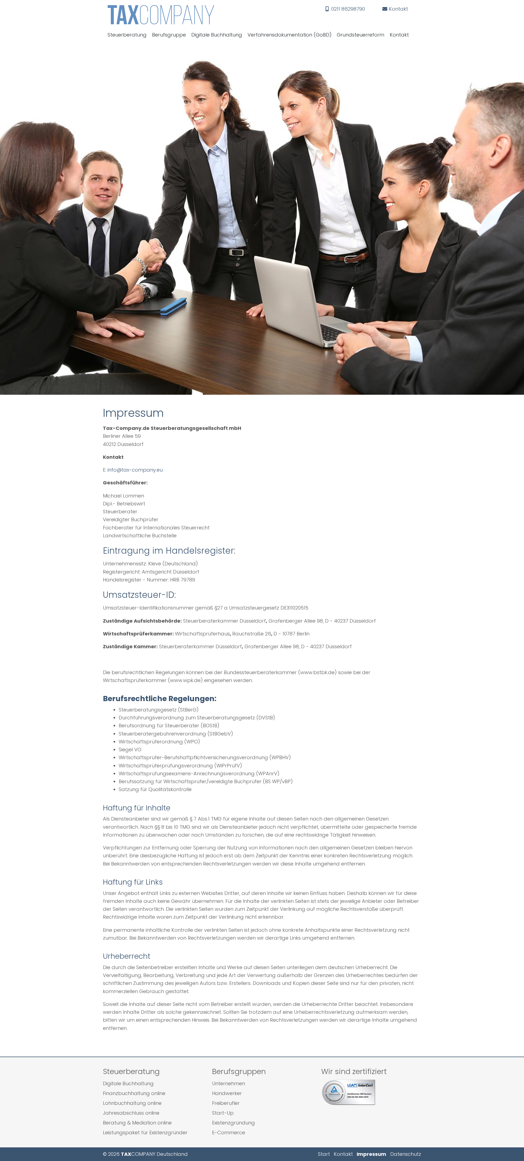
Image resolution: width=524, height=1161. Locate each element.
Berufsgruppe (169, 34)
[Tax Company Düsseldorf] (210, 15)
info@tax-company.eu (135, 469)
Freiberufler (226, 1103)
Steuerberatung (127, 34)
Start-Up (223, 1112)
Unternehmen (228, 1083)
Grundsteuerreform (360, 34)
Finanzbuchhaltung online (134, 1093)
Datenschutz (405, 1154)
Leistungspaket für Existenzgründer (145, 1132)
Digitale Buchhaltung (216, 34)
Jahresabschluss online (131, 1112)
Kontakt (398, 8)
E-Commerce (228, 1132)
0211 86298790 (347, 8)
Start (324, 1154)
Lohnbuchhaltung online (132, 1103)
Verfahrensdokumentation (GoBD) (290, 34)
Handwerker (227, 1093)
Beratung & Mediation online (137, 1122)
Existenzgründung (233, 1122)
